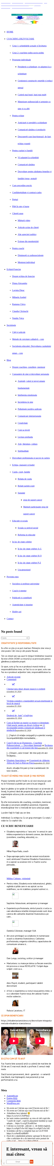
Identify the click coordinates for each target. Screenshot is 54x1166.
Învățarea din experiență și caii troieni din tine (30, 746)
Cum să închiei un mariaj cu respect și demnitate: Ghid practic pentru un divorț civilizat (28, 724)
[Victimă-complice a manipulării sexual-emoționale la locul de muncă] (13, 696)
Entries (12, 1098)
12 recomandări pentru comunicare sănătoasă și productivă (26, 727)
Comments (14, 1101)
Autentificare (12, 1096)
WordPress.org (13, 1103)
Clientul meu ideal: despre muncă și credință (26, 689)
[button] (3, 1041)
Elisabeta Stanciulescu (16, 760)
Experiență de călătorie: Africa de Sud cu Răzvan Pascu (28, 761)
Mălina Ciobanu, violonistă (18, 878)
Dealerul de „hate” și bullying (20, 715)
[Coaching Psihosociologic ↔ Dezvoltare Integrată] (27, 19)
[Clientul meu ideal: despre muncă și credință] (13, 684)
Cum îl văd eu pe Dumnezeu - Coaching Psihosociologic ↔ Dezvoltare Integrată (24, 744)
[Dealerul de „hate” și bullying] (13, 711)
